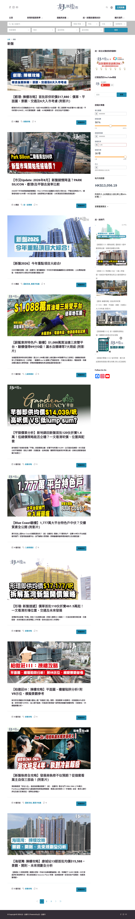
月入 (96, 164)
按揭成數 (98, 119)
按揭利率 (98, 141)
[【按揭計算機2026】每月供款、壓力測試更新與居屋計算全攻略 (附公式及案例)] (95, 354)
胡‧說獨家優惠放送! (91, 18)
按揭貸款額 (99, 133)
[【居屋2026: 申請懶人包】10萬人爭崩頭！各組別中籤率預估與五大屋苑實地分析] (95, 267)
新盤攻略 (26, 122)
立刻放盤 (120, 7)
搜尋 (116, 30)
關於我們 (118, 18)
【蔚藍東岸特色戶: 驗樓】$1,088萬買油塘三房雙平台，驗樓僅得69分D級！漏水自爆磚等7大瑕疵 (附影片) (48, 347)
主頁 (11, 18)
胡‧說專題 (27, 205)
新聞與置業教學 (33, 18)
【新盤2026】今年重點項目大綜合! (36, 263)
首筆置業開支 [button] (100, 207)
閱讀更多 (81, 122)
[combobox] (78, 24)
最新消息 (26, 284)
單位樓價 (98, 110)
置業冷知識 (35, 284)
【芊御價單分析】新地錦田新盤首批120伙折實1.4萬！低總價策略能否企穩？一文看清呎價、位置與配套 (48, 437)
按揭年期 (98, 150)
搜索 (121, 95)
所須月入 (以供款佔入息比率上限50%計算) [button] (110, 195)
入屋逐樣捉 (29, 374)
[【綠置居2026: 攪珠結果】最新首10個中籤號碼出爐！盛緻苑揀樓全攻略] (95, 241)
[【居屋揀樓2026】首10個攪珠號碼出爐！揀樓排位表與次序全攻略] (95, 328)
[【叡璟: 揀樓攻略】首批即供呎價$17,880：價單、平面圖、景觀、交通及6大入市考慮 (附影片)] (95, 298)
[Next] (56, 901)
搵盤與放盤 (61, 18)
